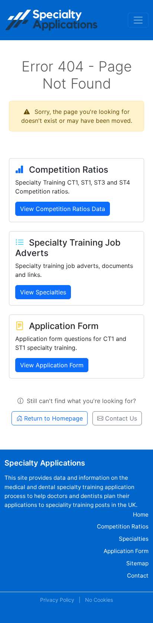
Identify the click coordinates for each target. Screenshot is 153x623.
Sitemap (137, 563)
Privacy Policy (57, 600)
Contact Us (120, 418)
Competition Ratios (123, 526)
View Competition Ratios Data (62, 209)
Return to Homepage (52, 418)
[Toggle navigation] (138, 20)
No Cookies (99, 600)
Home (141, 514)
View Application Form (52, 365)
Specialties (134, 538)
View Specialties (43, 292)
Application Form (126, 551)
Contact (138, 575)
